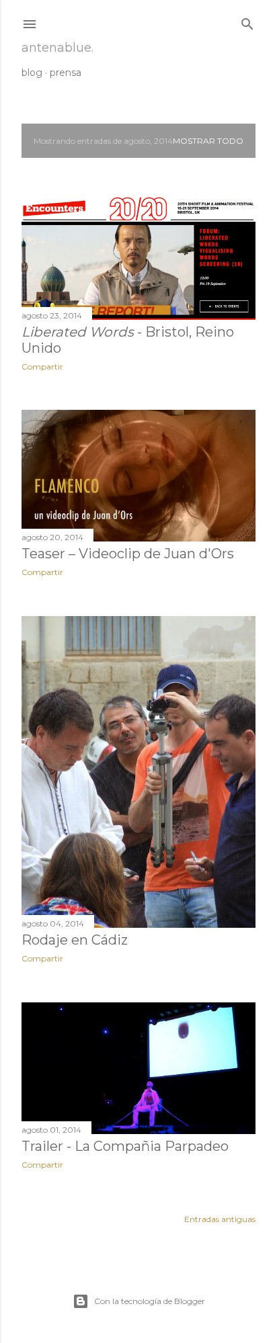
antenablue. (57, 47)
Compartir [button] (42, 366)
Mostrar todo (208, 141)
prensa (65, 73)
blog (32, 73)
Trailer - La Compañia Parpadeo (125, 1146)
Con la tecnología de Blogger (149, 1301)
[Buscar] (247, 21)
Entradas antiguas (219, 1219)
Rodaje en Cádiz (75, 940)
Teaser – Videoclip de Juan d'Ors (128, 554)
